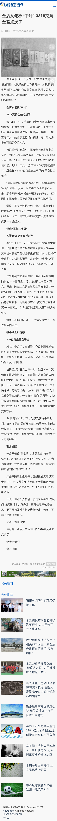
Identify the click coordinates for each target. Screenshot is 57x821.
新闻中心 (51, 564)
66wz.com (8, 811)
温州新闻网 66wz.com (27, 556)
